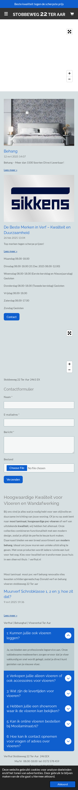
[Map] (39, 55)
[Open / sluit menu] (6, 13)
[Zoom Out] (69, 79)
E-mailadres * (12, 414)
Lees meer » (10, 169)
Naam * (8, 397)
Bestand (8, 459)
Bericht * (9, 432)
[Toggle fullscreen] (69, 31)
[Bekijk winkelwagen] (72, 13)
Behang (10, 151)
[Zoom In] (69, 73)
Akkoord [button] (63, 784)
